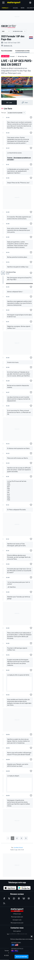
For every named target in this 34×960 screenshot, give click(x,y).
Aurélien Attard (18, 847)
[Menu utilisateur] (30, 2)
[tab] (9, 102)
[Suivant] (26, 838)
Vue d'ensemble (6, 51)
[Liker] (31, 117)
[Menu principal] (3, 2)
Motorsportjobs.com (17, 917)
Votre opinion (17, 931)
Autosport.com (17, 920)
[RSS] (4, 903)
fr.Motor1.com (17, 914)
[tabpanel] (17, 480)
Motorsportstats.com (17, 923)
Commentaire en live (22, 51)
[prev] (8, 838)
